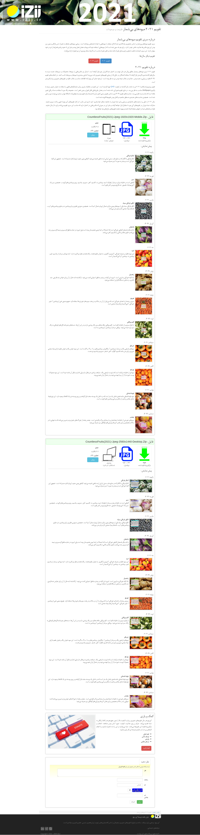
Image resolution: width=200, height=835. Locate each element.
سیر (132, 179)
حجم (96, 123)
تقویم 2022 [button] (94, 60)
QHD (112, 87)
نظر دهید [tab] (145, 762)
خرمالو (132, 346)
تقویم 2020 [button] (106, 60)
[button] (144, 129)
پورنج (132, 369)
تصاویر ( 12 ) (94, 131)
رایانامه (146, 780)
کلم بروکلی (130, 322)
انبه (133, 251)
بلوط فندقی (130, 393)
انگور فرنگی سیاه (128, 203)
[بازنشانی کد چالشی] (130, 790)
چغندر (132, 417)
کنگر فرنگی (130, 156)
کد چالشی (146, 796)
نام (145, 785)
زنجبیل (131, 274)
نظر (145, 770)
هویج (132, 298)
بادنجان (131, 227)
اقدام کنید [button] (146, 748)
